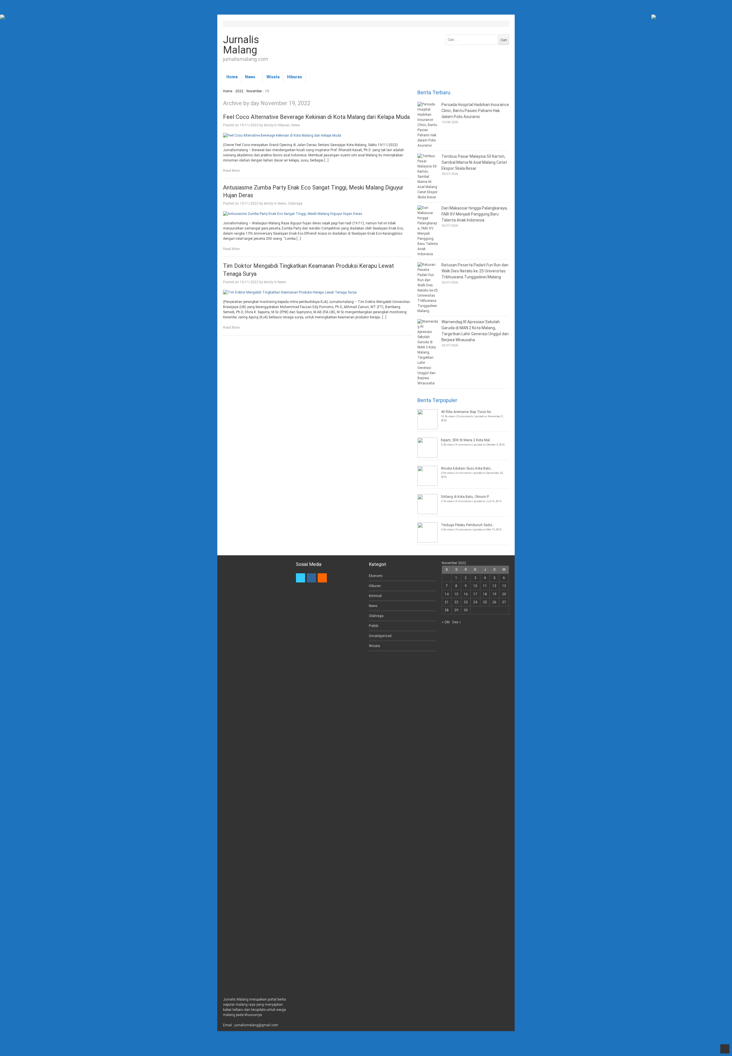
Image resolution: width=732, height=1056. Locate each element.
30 (466, 610)
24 (475, 602)
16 (466, 594)
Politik (373, 626)
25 (485, 602)
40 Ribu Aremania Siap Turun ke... (467, 412)
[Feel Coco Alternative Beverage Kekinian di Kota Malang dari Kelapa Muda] (317, 135)
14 (447, 594)
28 (447, 610)
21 (447, 602)
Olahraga (295, 203)
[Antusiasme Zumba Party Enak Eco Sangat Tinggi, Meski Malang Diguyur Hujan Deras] (317, 213)
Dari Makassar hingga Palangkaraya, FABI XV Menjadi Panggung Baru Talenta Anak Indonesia (474, 214)
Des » (456, 622)
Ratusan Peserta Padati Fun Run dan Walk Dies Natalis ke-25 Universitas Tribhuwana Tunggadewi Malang (474, 271)
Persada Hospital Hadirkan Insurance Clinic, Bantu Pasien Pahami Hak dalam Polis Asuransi (475, 110)
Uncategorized (380, 636)
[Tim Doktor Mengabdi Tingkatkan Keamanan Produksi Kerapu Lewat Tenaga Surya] (317, 292)
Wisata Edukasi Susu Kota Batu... (467, 468)
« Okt (446, 622)
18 (485, 594)
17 (475, 594)
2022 (239, 91)
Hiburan (294, 77)
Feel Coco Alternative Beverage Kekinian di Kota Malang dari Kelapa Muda (316, 116)
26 (494, 602)
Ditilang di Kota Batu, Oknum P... (466, 497)
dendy (268, 125)
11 (485, 586)
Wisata (273, 77)
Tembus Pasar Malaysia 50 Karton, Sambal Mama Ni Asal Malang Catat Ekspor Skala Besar (474, 162)
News (250, 77)
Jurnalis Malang (241, 45)
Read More (231, 171)
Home (232, 77)
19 (494, 594)
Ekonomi (376, 576)
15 (456, 594)
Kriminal (375, 596)
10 (475, 586)
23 (466, 602)
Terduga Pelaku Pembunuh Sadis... (468, 525)
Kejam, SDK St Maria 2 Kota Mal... (466, 440)
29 (456, 610)
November (254, 91)
